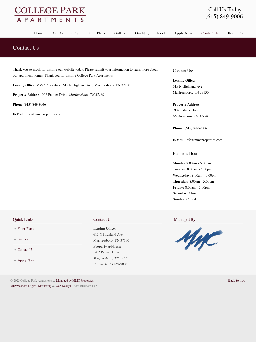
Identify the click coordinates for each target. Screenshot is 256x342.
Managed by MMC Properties (75, 280)
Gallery (23, 239)
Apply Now (26, 260)
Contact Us (25, 249)
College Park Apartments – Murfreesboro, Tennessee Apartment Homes (50, 14)
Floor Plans (26, 228)
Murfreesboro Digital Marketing (31, 286)
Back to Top (237, 280)
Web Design (63, 286)
